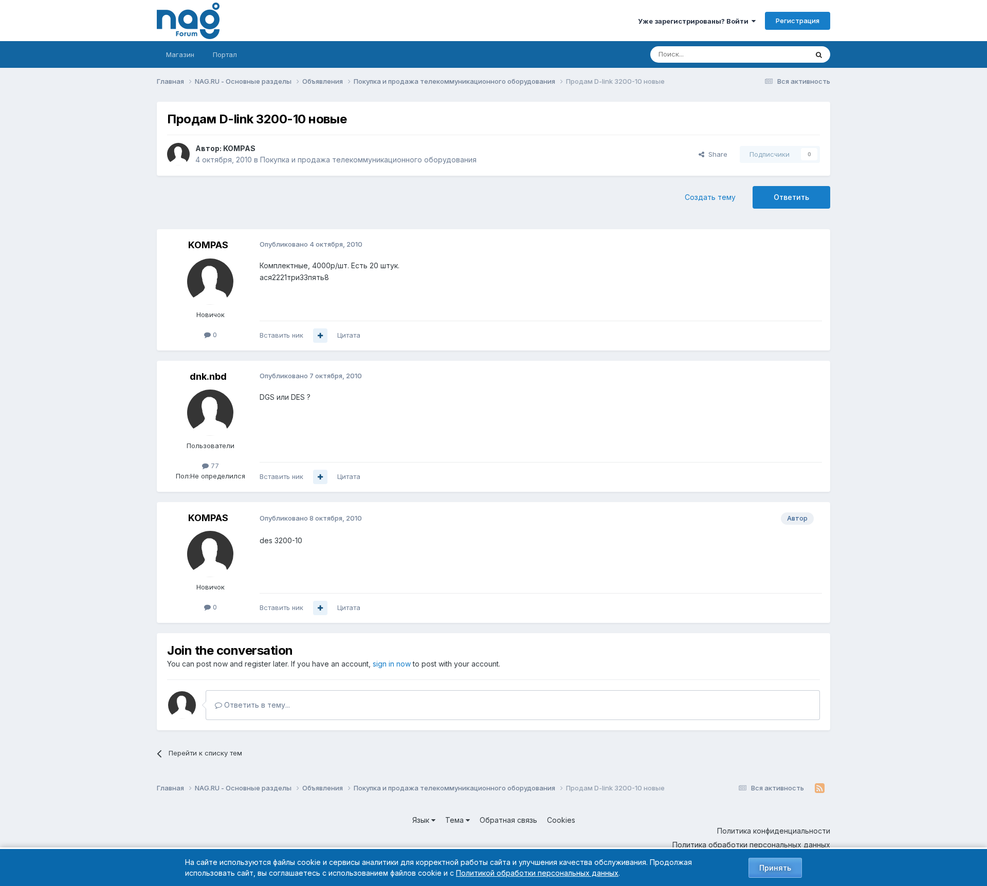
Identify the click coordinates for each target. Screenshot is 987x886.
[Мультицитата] (320, 335)
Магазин (180, 54)
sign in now (392, 663)
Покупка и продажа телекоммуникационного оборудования (368, 159)
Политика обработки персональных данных (751, 844)
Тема (455, 820)
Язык (421, 820)
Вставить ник (281, 335)
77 (214, 466)
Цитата (348, 335)
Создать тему (710, 197)
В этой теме (775, 54)
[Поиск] (819, 54)
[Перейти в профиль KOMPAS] (178, 154)
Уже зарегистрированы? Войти (695, 21)
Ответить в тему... (256, 704)
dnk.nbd (208, 376)
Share (715, 154)
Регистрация (797, 20)
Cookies (561, 820)
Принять (775, 867)
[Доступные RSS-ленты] (819, 788)
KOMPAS (239, 148)
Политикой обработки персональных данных (537, 873)
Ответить (791, 197)
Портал (225, 54)
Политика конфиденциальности (773, 830)
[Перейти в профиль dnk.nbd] (210, 413)
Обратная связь (508, 820)
